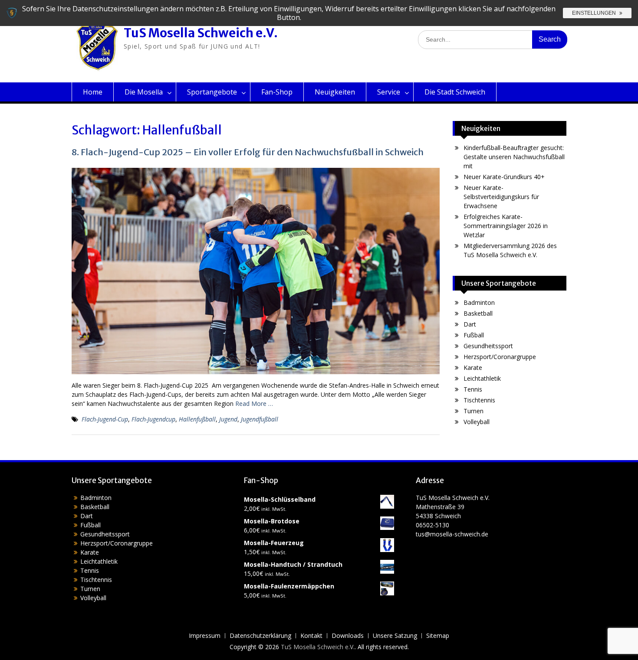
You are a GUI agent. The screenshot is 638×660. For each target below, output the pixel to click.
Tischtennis (479, 400)
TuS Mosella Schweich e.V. (201, 33)
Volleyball (477, 422)
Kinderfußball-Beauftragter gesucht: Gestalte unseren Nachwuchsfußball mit (514, 157)
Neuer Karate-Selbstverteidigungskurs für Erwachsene (501, 196)
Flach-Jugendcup (153, 419)
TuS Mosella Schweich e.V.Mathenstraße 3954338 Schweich (453, 506)
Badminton (479, 302)
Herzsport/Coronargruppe (500, 357)
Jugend (228, 419)
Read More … (254, 403)
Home (92, 92)
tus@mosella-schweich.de (452, 534)
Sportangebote (212, 92)
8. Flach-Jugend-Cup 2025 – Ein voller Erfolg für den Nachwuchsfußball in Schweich (248, 152)
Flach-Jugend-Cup (105, 419)
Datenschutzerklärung (260, 636)
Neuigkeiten (335, 92)
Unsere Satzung (395, 636)
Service (388, 92)
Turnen (473, 411)
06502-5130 (432, 525)
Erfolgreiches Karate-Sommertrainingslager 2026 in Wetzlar (506, 225)
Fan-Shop (277, 92)
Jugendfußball (259, 419)
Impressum (204, 636)
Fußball (474, 335)
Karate (473, 367)
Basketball (478, 313)
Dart (470, 324)
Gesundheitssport (488, 346)
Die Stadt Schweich (454, 92)
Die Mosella (144, 92)
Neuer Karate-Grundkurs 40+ (504, 177)
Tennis (473, 389)
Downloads (348, 636)
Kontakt (311, 636)
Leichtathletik (482, 378)
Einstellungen (594, 13)
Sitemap (437, 636)
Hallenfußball (197, 419)
